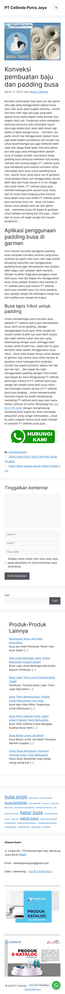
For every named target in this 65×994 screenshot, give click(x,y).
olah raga (14, 819)
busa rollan (54, 803)
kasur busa (31, 812)
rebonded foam (24, 827)
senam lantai (36, 827)
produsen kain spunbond (47, 823)
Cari (7, 595)
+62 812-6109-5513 (40, 871)
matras (7, 819)
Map (22, 854)
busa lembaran (16, 803)
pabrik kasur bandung (49, 819)
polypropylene (10, 823)
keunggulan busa (51, 813)
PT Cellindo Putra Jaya (26, 7)
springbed (46, 827)
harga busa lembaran (44, 807)
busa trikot (9, 807)
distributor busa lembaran (24, 807)
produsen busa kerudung (26, 823)
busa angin (16, 796)
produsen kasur (10, 827)
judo (55, 807)
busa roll (45, 803)
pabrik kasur (29, 818)
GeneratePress (32, 989)
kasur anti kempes (12, 813)
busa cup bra (34, 798)
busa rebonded (35, 803)
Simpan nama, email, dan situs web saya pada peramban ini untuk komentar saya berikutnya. (33, 562)
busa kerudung (46, 798)
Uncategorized (17, 452)
